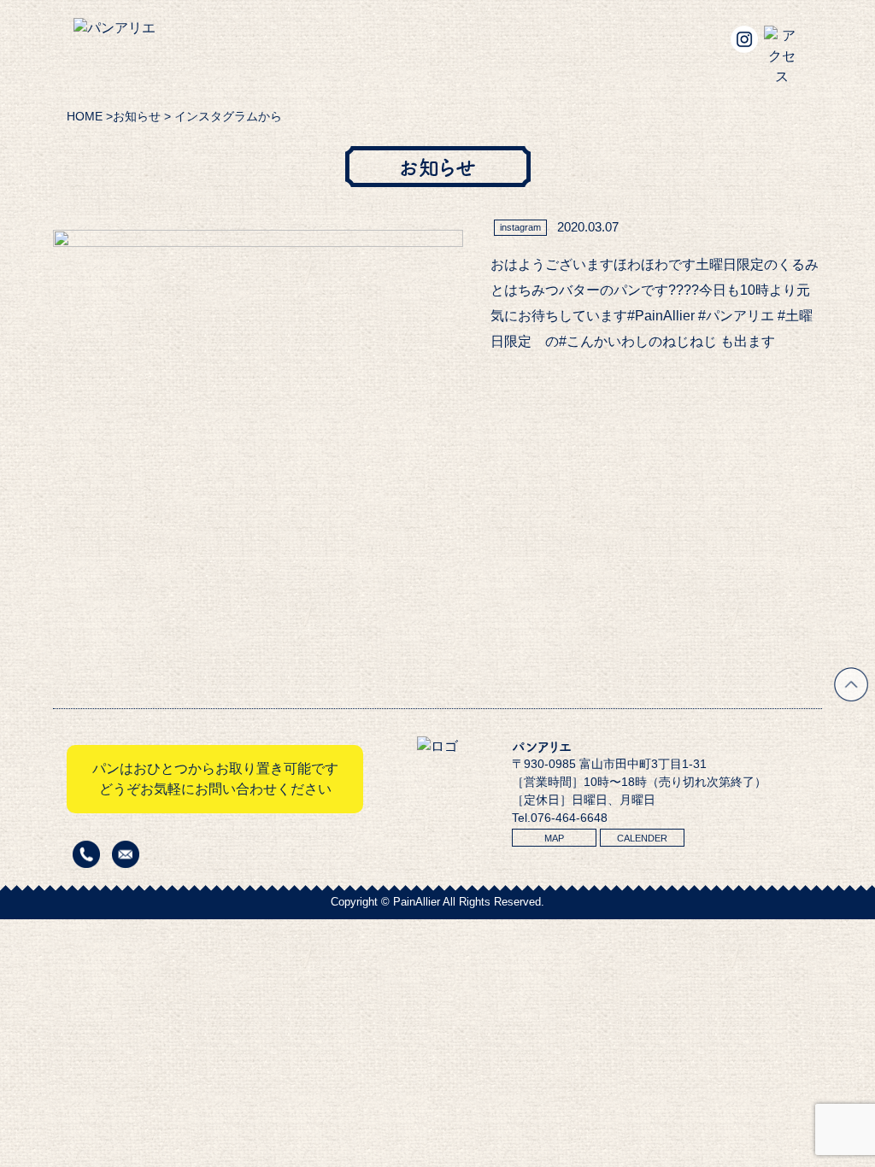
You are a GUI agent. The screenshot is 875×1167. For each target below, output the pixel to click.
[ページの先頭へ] (851, 696)
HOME (85, 116)
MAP (554, 838)
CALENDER (642, 838)
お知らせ (137, 116)
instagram (520, 227)
